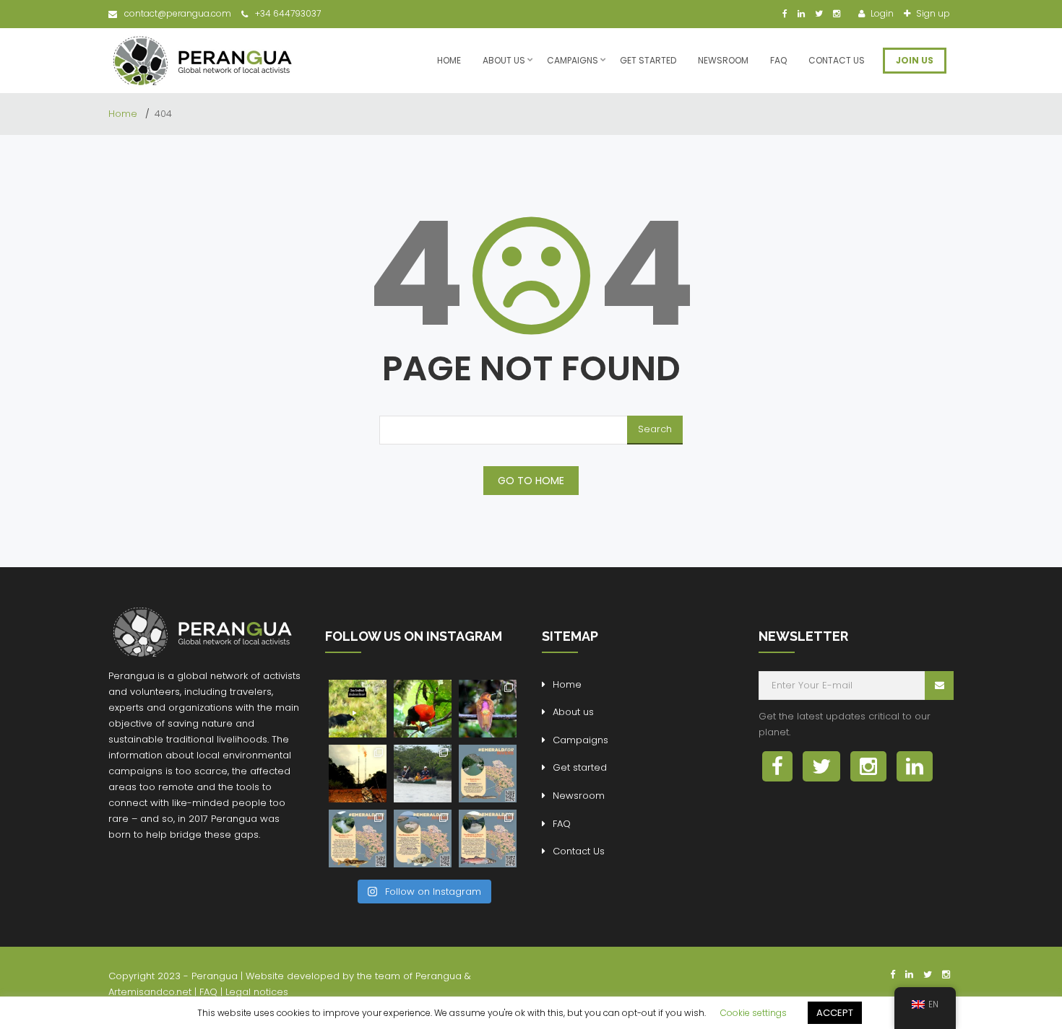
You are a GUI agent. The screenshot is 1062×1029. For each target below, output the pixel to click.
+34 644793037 (288, 13)
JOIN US (914, 60)
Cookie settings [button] (753, 1013)
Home (449, 60)
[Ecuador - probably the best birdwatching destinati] (423, 708)
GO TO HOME (531, 480)
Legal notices (256, 992)
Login (881, 13)
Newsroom (723, 60)
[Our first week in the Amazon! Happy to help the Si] (423, 773)
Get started (648, 60)
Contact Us (836, 60)
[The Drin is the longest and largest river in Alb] (488, 773)
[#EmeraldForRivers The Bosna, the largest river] (488, 838)
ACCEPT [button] (834, 1013)
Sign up (932, 13)
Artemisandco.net (149, 992)
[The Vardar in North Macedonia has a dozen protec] (358, 838)
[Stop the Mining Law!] (358, 708)
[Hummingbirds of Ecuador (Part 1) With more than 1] (488, 708)
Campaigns (572, 60)
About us (504, 60)
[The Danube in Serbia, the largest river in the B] (423, 838)
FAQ (778, 60)
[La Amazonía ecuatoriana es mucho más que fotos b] (358, 773)
